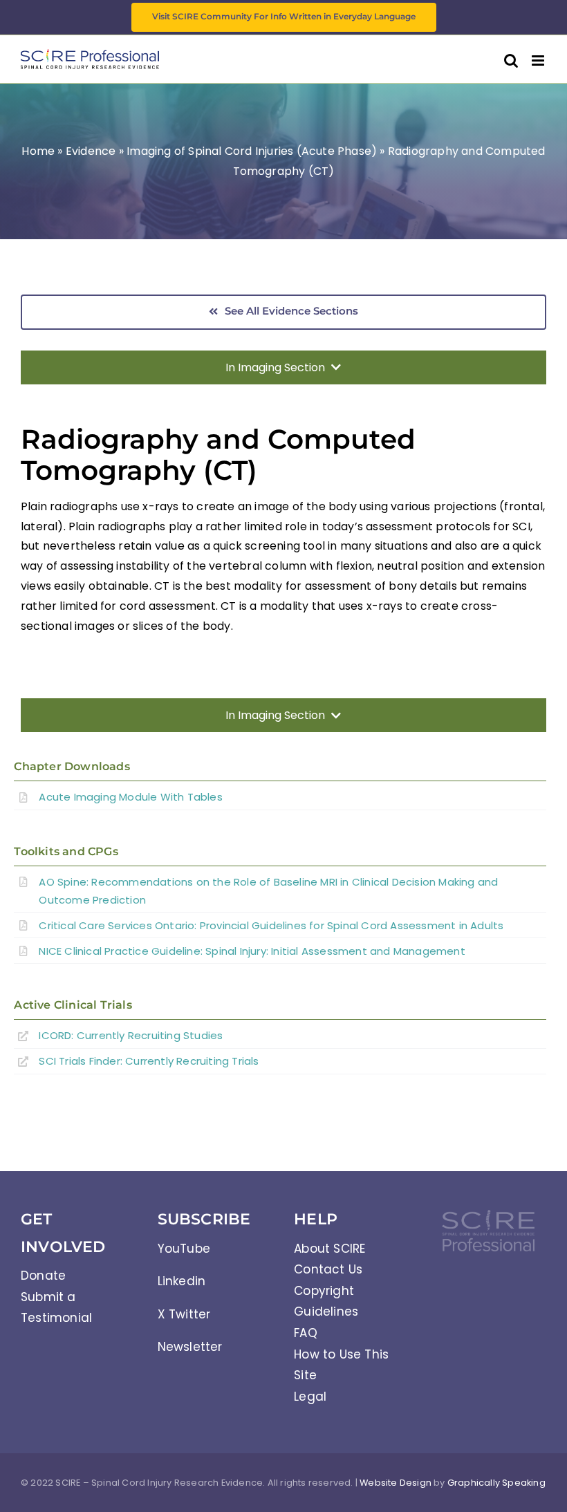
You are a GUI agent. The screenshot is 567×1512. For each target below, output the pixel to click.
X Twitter (184, 1314)
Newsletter (190, 1346)
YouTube (184, 1248)
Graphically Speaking (496, 1482)
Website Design (395, 1482)
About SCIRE (329, 1248)
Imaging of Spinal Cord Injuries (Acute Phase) (252, 151)
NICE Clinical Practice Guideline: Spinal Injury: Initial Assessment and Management (252, 951)
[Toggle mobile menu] (539, 60)
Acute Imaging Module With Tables (130, 797)
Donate (43, 1275)
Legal (310, 1396)
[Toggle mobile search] (511, 60)
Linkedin (182, 1281)
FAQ (305, 1333)
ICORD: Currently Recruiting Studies (131, 1035)
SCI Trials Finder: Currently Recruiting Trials (149, 1061)
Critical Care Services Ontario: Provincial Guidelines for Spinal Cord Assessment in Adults (271, 925)
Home (38, 151)
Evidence (91, 151)
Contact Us (328, 1269)
